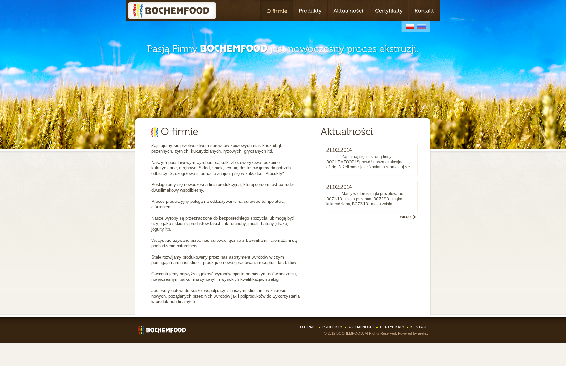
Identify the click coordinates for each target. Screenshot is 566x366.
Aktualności (361, 327)
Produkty (332, 327)
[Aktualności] (348, 10)
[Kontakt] (424, 10)
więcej (406, 216)
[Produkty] (310, 10)
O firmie (308, 327)
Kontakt (418, 327)
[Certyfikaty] (388, 10)
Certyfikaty (392, 327)
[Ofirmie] (276, 10)
